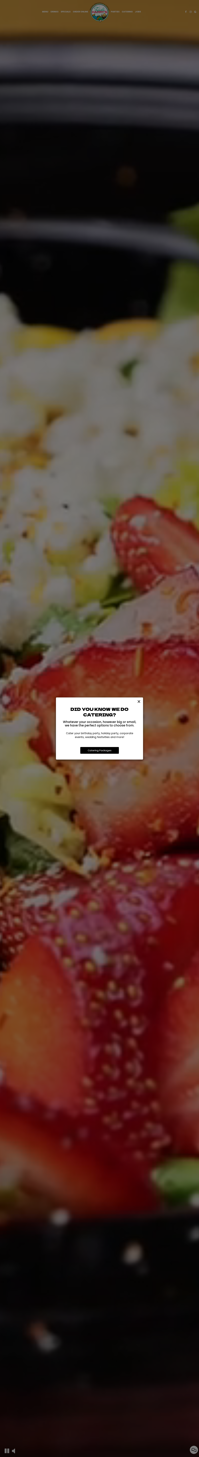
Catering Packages (99, 750)
